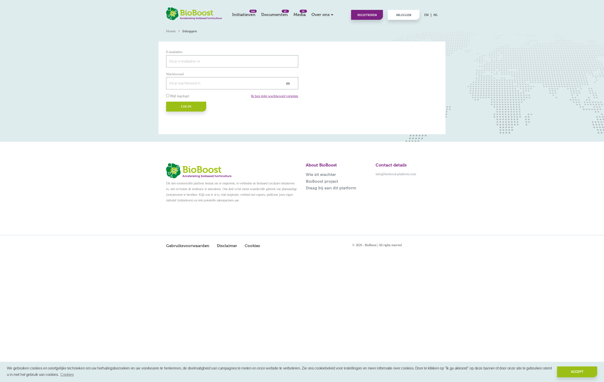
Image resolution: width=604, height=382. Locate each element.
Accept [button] (577, 372)
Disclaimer (227, 245)
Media (300, 13)
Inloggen (403, 15)
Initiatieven (244, 13)
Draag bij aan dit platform (331, 188)
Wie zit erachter (321, 174)
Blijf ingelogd (179, 96)
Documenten (274, 13)
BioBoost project (322, 181)
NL (435, 15)
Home (171, 31)
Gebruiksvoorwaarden (187, 245)
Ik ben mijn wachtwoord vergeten (274, 96)
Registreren (367, 15)
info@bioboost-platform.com (396, 174)
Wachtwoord (175, 74)
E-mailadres (174, 52)
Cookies (252, 245)
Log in (186, 106)
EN (426, 15)
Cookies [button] (67, 375)
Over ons (320, 14)
